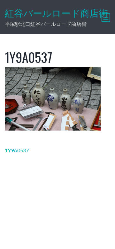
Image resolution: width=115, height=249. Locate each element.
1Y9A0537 (17, 150)
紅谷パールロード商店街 (56, 13)
